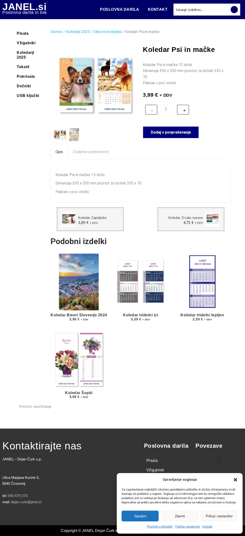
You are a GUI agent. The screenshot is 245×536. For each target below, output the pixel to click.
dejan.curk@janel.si (26, 502)
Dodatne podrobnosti (91, 152)
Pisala (22, 33)
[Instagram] (35, 516)
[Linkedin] (48, 516)
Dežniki (24, 86)
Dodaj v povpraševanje (171, 132)
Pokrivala (26, 76)
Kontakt (207, 526)
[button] (235, 479)
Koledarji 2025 (25, 54)
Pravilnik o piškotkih (160, 526)
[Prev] (53, 219)
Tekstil (23, 67)
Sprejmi (140, 516)
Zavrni (180, 516)
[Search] (234, 9)
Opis (59, 152)
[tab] (59, 152)
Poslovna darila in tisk (24, 12)
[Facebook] (8, 516)
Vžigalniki (26, 43)
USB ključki (28, 96)
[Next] (227, 219)
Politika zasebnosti (187, 526)
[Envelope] (61, 516)
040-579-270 (18, 496)
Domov (56, 31)
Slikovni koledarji (107, 31)
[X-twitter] (22, 516)
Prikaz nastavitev (219, 516)
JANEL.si (24, 6)
